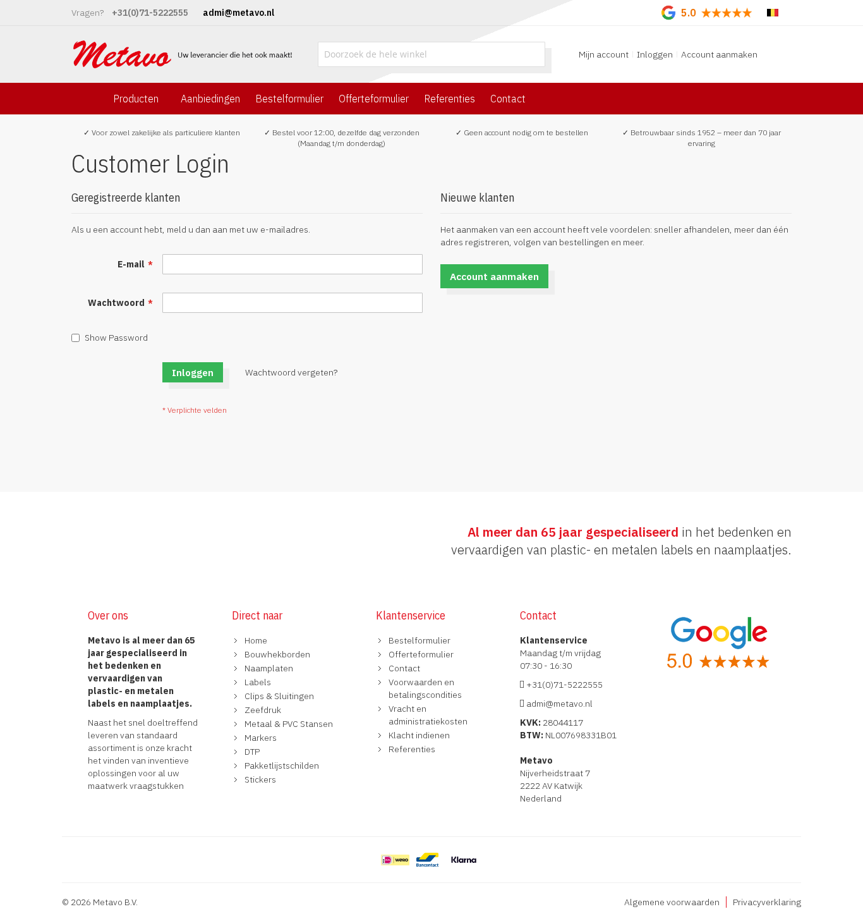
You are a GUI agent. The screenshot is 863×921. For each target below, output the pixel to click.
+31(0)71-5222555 (563, 684)
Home (255, 640)
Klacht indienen (419, 735)
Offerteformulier (421, 654)
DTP (252, 751)
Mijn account (604, 54)
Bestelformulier (419, 640)
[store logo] (184, 54)
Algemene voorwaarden (672, 902)
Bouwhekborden (277, 654)
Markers (260, 737)
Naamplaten (268, 668)
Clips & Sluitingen (279, 696)
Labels (257, 682)
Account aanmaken (719, 54)
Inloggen (655, 54)
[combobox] (431, 54)
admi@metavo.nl (558, 703)
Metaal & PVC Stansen (288, 723)
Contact (404, 668)
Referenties (412, 749)
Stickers (260, 779)
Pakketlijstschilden (281, 765)
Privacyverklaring (767, 902)
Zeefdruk (262, 710)
